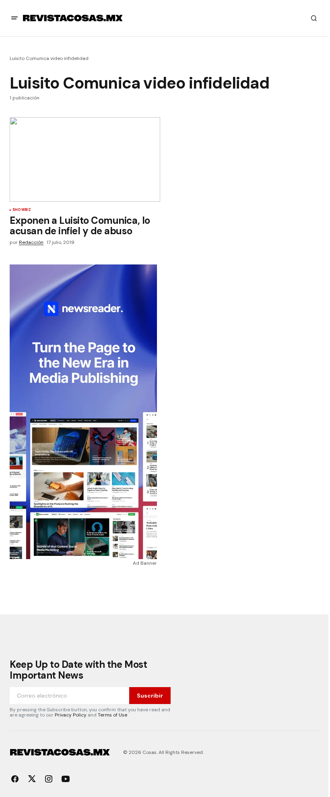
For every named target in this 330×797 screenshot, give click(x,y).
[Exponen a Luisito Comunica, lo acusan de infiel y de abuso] (85, 159)
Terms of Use (112, 715)
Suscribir (150, 695)
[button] (14, 18)
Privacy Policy (71, 715)
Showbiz (21, 210)
